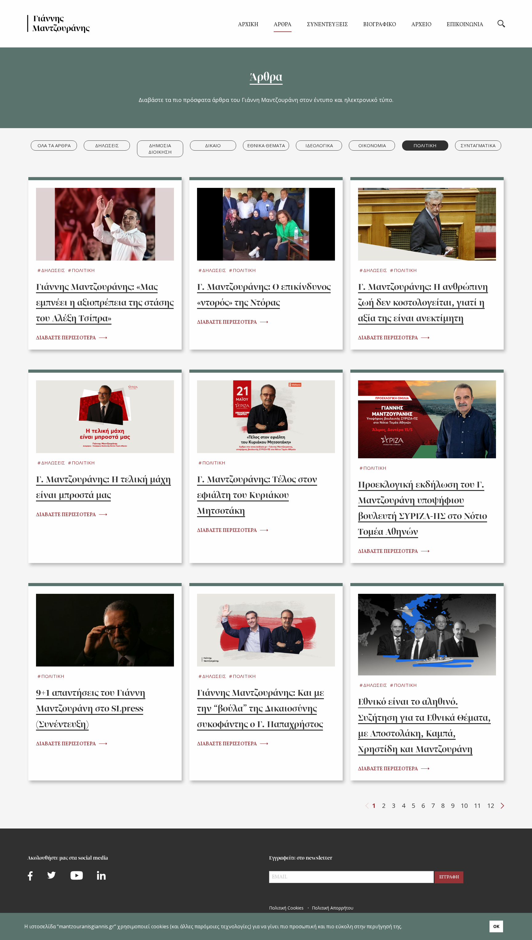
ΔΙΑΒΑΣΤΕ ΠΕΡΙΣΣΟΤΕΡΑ (66, 338)
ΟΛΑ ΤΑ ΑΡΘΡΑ (54, 145)
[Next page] (502, 806)
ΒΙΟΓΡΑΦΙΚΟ (379, 25)
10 (464, 805)
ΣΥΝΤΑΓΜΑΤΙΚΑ (478, 145)
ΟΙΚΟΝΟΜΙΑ (372, 145)
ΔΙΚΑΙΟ (213, 145)
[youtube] (76, 875)
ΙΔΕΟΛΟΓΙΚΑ (319, 145)
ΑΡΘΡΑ (283, 25)
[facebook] (30, 876)
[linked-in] (101, 875)
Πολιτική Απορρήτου (332, 908)
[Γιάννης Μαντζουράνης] (58, 24)
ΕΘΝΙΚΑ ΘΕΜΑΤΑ (266, 145)
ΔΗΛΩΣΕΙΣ (107, 145)
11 (477, 805)
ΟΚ (496, 926)
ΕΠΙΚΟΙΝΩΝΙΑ (465, 25)
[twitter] (51, 875)
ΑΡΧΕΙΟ (421, 25)
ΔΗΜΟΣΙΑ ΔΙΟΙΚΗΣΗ (160, 148)
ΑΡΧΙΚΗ (248, 25)
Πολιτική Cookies (286, 908)
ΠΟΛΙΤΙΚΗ (425, 145)
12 (490, 805)
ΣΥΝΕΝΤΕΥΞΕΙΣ (327, 25)
